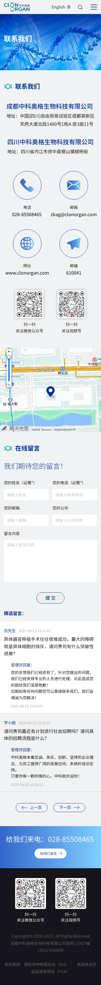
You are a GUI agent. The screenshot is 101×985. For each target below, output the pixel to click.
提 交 (50, 597)
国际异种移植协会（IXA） (46, 964)
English (58, 7)
